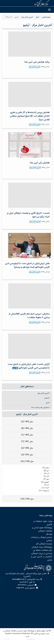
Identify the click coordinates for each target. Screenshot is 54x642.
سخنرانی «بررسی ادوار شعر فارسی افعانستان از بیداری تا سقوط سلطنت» (29, 315)
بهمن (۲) (45, 467)
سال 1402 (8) (27, 428)
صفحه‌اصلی (46, 17)
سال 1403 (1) (27, 434)
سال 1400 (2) (27, 448)
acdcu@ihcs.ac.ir (19, 579)
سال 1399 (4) (27, 454)
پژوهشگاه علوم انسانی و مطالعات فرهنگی (42, 529)
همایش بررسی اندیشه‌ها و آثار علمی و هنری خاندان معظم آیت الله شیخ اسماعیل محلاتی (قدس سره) (30, 116)
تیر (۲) (46, 484)
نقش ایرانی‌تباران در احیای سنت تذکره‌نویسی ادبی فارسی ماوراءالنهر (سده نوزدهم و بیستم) (27, 265)
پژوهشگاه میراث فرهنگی (42, 547)
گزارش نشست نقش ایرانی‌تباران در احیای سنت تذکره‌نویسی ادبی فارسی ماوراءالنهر (29, 366)
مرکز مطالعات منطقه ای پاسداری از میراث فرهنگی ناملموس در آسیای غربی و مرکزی (41, 555)
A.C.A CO (6, 639)
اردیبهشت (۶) (44, 490)
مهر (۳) (46, 479)
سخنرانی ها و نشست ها (40, 407)
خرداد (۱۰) (45, 487)
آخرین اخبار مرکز (27, 17)
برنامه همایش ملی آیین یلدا (37, 62)
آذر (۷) (46, 473)
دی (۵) (46, 470)
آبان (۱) (46, 476)
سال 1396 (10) (27, 498)
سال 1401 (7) (27, 441)
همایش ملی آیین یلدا (40, 162)
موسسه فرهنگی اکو (44, 543)
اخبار (37, 17)
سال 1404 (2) (27, 421)
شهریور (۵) (45, 482)
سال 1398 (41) (27, 461)
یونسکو (49, 534)
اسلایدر (46, 398)
